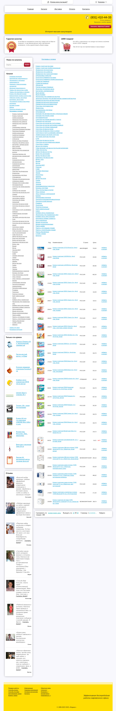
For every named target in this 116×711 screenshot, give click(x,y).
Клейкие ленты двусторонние (45, 216)
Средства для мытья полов (44, 129)
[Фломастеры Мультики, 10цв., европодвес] (9, 438)
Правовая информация (31, 690)
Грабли (38, 180)
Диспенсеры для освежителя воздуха (48, 96)
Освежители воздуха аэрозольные (47, 102)
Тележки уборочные (42, 171)
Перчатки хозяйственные (44, 201)
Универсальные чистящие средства (47, 135)
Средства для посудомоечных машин (48, 142)
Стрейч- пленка (41, 234)
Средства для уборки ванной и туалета (48, 119)
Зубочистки (39, 85)
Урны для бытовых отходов (44, 190)
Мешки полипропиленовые (44, 224)
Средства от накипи (42, 144)
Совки (38, 169)
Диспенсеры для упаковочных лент (47, 215)
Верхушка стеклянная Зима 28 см (23, 445)
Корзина (101, 2)
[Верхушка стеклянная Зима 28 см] (9, 451)
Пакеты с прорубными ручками (46, 230)
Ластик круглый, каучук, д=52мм (21, 355)
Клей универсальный (42, 209)
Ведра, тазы (40, 159)
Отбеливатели (40, 112)
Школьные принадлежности (17, 88)
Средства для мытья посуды (45, 140)
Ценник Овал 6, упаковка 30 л (21, 394)
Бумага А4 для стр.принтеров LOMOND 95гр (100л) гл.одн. (23, 421)
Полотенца (39, 205)
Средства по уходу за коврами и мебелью (49, 133)
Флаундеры (39, 175)
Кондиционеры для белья (44, 110)
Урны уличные (40, 192)
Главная (30, 9)
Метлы (38, 163)
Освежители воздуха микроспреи (46, 104)
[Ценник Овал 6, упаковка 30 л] (9, 399)
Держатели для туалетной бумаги (47, 74)
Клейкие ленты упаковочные (45, 213)
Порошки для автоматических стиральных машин (52, 114)
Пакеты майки (40, 226)
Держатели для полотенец (44, 70)
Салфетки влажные (42, 83)
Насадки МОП (40, 165)
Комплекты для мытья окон (44, 157)
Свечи (38, 211)
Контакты (86, 9)
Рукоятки (38, 167)
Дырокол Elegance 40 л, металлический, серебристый (23, 343)
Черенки (38, 184)
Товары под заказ (15, 327)
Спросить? (44, 690)
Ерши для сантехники (43, 154)
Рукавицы (39, 203)
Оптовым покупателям (31, 692)
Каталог (44, 9)
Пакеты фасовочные (42, 232)
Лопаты (38, 182)
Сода (37, 138)
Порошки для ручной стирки (45, 115)
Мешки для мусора (42, 222)
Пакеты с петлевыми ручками (45, 228)
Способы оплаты (13, 690)
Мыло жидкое (40, 93)
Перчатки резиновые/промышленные (48, 199)
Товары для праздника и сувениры (19, 92)
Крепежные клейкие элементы (45, 218)
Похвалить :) (44, 692)
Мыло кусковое (40, 94)
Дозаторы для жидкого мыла (45, 89)
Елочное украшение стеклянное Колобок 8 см (23, 369)
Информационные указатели (45, 186)
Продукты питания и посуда (18, 109)
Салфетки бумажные (42, 81)
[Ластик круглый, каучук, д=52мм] (9, 360)
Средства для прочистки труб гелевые (48, 123)
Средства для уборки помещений (46, 127)
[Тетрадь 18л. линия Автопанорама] (9, 412)
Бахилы (38, 196)
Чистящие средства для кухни (45, 136)
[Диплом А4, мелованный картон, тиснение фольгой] (9, 463)
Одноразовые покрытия (43, 75)
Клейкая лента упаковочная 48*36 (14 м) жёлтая (22, 382)
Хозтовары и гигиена (49, 59)
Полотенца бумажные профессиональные (49, 79)
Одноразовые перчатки (43, 197)
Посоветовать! (45, 693)
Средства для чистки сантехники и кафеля (49, 125)
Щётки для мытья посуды (44, 152)
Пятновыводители (42, 117)
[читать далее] (21, 596)
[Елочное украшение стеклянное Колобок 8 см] (9, 373)
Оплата (72, 9)
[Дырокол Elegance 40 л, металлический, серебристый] (9, 348)
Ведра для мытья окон (43, 155)
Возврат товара (12, 695)
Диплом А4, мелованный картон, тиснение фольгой (23, 459)
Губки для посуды (41, 150)
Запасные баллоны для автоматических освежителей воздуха (56, 98)
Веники (38, 161)
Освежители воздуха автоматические (48, 100)
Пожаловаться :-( (46, 695)
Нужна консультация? (58, 2)
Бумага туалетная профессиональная (48, 68)
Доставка (58, 9)
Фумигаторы (40, 108)
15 (73, 513)
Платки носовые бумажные (44, 87)
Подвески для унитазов (43, 121)
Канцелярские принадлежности (18, 78)
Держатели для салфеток (44, 72)
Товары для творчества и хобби (19, 90)
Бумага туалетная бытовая (44, 66)
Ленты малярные (41, 220)
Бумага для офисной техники (18, 93)
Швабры (38, 176)
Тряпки (38, 173)
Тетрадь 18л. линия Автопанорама (23, 406)
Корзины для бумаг (42, 188)
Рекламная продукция (16, 329)
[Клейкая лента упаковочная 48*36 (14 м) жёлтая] (9, 386)
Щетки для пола (41, 178)
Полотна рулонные (42, 207)
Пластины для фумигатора (44, 106)
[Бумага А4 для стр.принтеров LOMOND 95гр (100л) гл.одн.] (9, 424)
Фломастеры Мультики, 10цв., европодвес (22, 433)
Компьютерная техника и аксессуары (20, 95)
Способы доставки (13, 692)
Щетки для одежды (42, 146)
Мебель (12, 107)
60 (78, 513)
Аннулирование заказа (14, 693)
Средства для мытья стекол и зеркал (48, 131)
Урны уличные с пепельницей (45, 194)
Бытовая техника (14, 105)
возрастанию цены (54, 513)
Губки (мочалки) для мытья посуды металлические (52, 148)
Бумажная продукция (16, 76)
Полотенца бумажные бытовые (46, 77)
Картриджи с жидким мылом (45, 91)
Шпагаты (38, 235)
